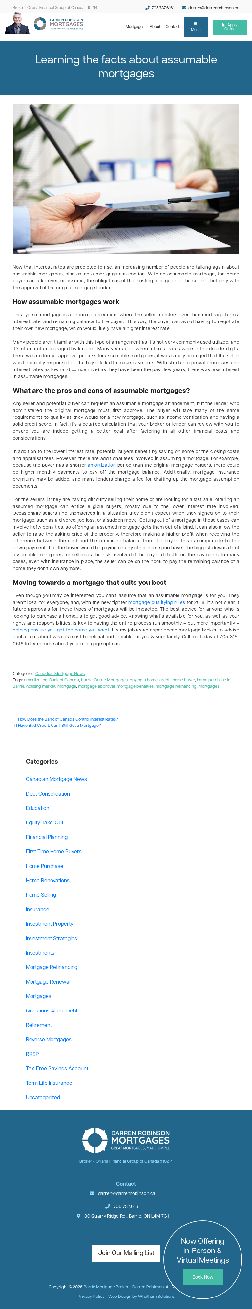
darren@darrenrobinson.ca (213, 8)
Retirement (39, 1025)
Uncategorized (43, 1098)
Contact (174, 27)
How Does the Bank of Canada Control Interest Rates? (65, 719)
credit (165, 680)
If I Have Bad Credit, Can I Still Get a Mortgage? (59, 726)
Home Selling (41, 895)
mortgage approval (96, 686)
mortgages (209, 686)
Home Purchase (44, 866)
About (156, 27)
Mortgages (136, 27)
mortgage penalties (135, 686)
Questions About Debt (51, 1011)
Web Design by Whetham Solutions (141, 1297)
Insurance (37, 910)
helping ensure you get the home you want (61, 630)
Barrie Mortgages (111, 680)
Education (37, 808)
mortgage (66, 686)
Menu (196, 30)
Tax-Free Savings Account (57, 1069)
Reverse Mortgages (49, 1040)
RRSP (32, 1054)
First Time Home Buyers (54, 852)
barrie (87, 680)
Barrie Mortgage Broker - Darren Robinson (124, 1287)
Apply (230, 27)
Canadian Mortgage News (60, 674)
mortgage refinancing (176, 686)
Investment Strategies (51, 938)
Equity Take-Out (44, 823)
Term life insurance (49, 1083)
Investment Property (50, 924)
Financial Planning (47, 837)
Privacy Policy (91, 1297)
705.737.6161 (162, 8)
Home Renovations (48, 881)
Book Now (203, 1277)
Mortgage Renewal (48, 982)
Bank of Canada (64, 680)
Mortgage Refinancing (51, 967)
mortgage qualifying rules (156, 602)
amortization (102, 465)
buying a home (144, 680)
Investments (40, 953)
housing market (40, 686)
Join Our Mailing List (126, 1253)
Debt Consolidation (48, 794)
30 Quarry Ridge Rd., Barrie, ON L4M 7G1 (126, 1216)
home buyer (184, 680)
